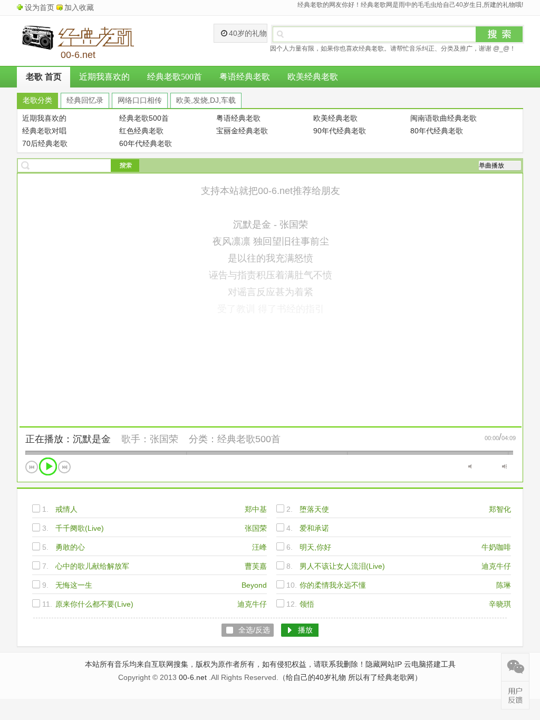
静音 (470, 466)
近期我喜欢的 (104, 76)
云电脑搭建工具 (430, 664)
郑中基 (256, 509)
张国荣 (164, 439)
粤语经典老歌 (244, 76)
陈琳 (503, 585)
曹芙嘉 (256, 566)
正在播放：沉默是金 (68, 439)
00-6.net (193, 677)
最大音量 (504, 466)
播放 (48, 466)
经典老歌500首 (174, 76)
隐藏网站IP (383, 664)
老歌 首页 (44, 76)
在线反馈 (515, 695)
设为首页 (39, 7)
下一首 (64, 467)
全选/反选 (254, 630)
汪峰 (259, 547)
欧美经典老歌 (312, 76)
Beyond (254, 585)
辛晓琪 (500, 604)
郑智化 (500, 509)
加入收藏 (79, 7)
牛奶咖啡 (496, 547)
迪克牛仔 (496, 566)
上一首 (31, 467)
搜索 (499, 34)
